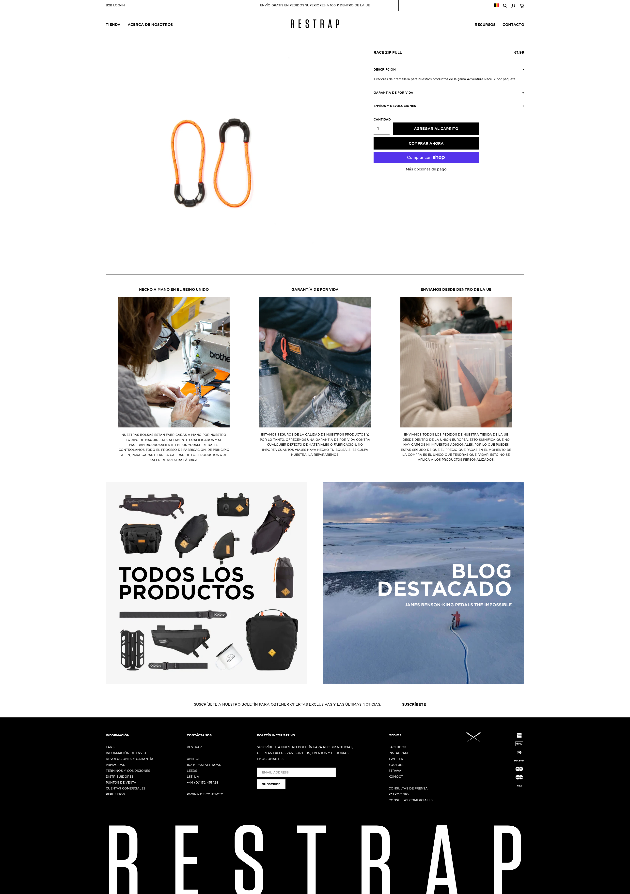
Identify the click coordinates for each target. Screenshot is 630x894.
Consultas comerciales (411, 800)
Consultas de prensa (408, 788)
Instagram (398, 753)
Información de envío (126, 753)
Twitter (396, 759)
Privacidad (116, 765)
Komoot (396, 776)
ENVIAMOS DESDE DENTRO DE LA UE (456, 289)
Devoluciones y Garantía (129, 759)
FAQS (110, 747)
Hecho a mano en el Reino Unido (174, 289)
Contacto (513, 24)
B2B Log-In (115, 5)
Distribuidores (119, 776)
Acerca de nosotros (150, 24)
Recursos (485, 24)
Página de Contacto (205, 794)
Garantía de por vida (315, 289)
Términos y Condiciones (128, 771)
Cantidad (382, 119)
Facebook (398, 747)
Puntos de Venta (121, 782)
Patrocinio (399, 794)
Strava (395, 771)
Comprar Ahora (426, 143)
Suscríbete (414, 704)
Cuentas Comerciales (125, 788)
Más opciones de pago (426, 169)
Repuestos (115, 794)
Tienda (113, 24)
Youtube (396, 765)
